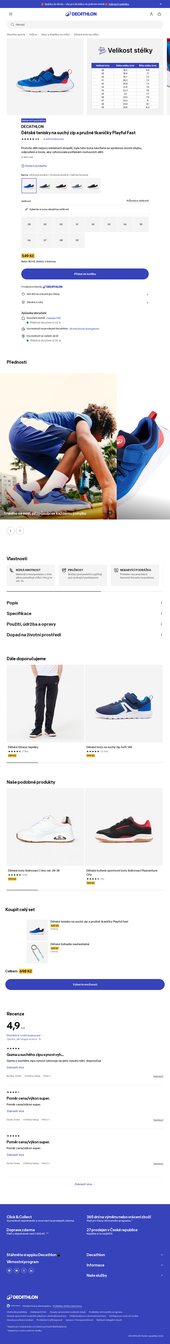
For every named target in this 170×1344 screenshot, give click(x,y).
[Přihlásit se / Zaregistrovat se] (151, 14)
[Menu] (11, 14)
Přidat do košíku (85, 274)
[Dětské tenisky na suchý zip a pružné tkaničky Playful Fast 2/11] (125, 76)
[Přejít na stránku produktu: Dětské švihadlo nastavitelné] (37, 952)
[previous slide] (11, 531)
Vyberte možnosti (85, 984)
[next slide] (20, 531)
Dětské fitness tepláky (23, 747)
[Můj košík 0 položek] (159, 14)
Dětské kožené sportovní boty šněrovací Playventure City (122, 872)
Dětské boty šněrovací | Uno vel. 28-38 (34, 870)
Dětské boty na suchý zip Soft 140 (109, 747)
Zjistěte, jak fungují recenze (22, 1039)
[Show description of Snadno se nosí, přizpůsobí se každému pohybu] (110, 513)
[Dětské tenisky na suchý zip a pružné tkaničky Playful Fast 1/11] (45, 76)
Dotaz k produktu (36, 165)
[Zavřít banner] (160, 4)
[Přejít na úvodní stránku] (81, 14)
